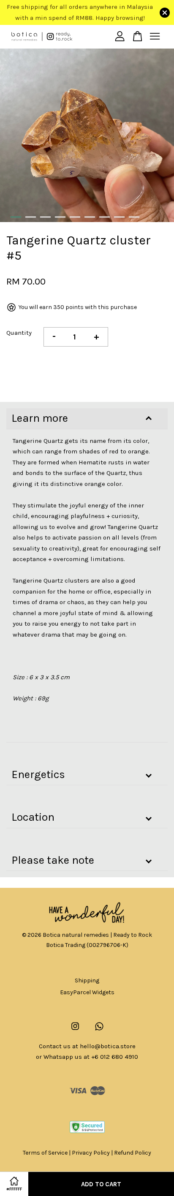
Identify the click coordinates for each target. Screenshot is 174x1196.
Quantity (19, 332)
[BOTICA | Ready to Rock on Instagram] (75, 1030)
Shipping (87, 980)
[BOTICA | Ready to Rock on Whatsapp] (99, 1030)
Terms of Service (45, 1152)
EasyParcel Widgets (87, 992)
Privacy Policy (91, 1152)
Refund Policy (132, 1152)
